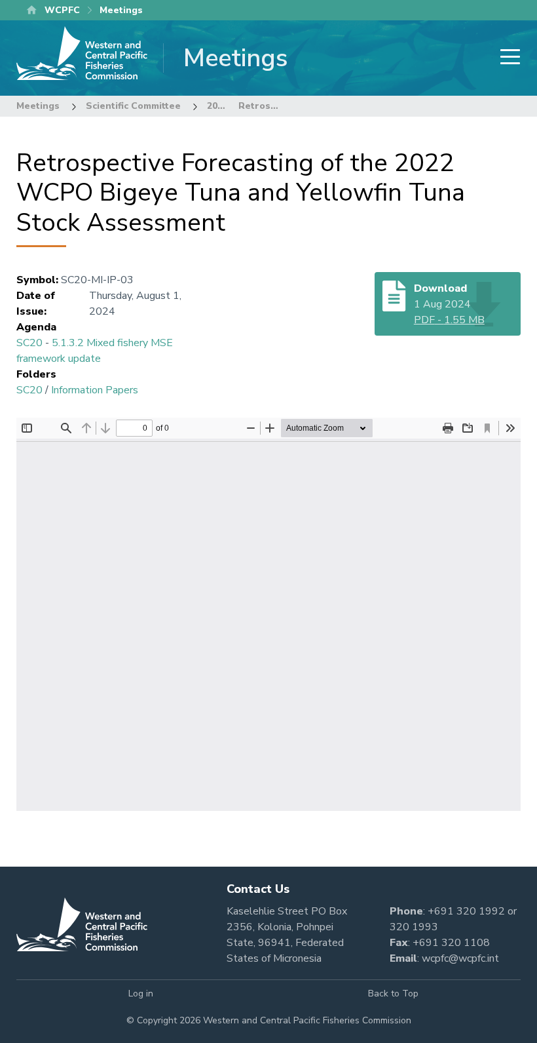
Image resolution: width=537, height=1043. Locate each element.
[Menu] (506, 58)
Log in (140, 993)
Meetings (38, 106)
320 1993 (414, 927)
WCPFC (62, 10)
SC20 (29, 343)
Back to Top (393, 993)
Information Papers (94, 390)
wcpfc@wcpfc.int (460, 958)
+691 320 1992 (466, 911)
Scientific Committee (133, 106)
